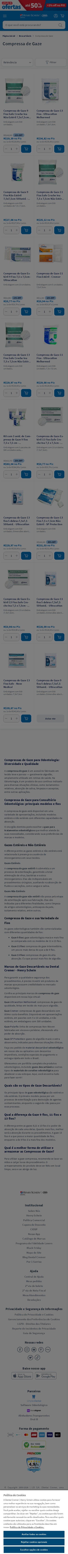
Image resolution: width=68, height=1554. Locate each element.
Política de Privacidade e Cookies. (27, 1527)
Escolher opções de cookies (34, 1549)
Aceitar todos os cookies (34, 1534)
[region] (34, 1522)
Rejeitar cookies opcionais (34, 1541)
